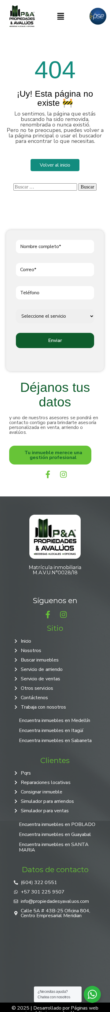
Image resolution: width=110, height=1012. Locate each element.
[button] (60, 16)
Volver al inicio (55, 165)
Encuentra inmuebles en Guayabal (55, 834)
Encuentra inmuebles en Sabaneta (55, 740)
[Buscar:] (45, 187)
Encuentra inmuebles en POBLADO (57, 824)
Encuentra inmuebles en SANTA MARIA (54, 847)
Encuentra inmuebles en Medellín (54, 720)
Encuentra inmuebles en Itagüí (51, 730)
